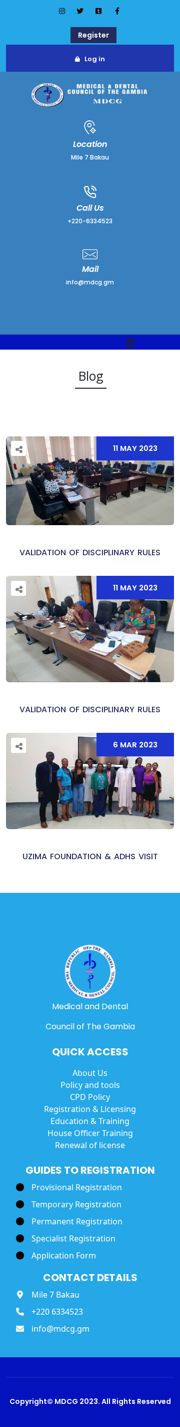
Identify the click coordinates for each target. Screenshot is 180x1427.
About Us (90, 1072)
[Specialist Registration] (66, 1238)
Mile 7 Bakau (90, 157)
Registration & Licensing (90, 1109)
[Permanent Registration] (69, 1221)
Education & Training (90, 1121)
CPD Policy (90, 1096)
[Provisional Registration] (69, 1187)
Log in (94, 59)
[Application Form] (56, 1255)
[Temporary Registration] (69, 1204)
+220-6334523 (90, 221)
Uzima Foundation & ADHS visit (90, 856)
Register (93, 35)
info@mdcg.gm (90, 282)
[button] (130, 344)
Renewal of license (90, 1145)
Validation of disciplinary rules (90, 552)
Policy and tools (90, 1084)
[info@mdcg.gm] (53, 1329)
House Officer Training (90, 1133)
